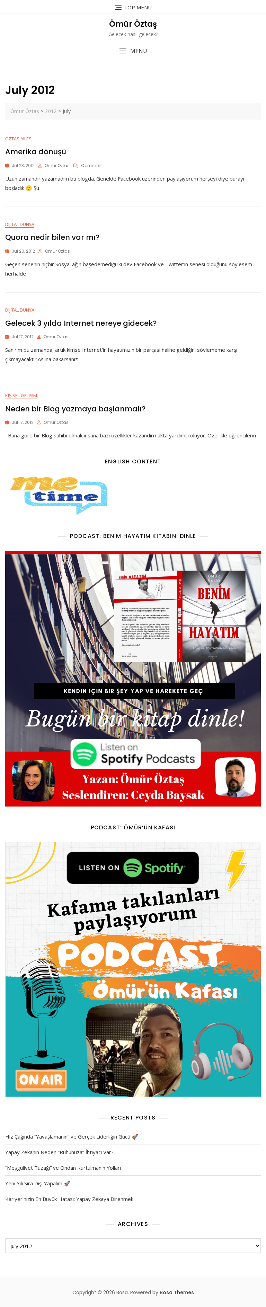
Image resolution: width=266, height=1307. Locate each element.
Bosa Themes (177, 1292)
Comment (92, 165)
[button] (133, 51)
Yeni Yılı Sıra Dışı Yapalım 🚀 (37, 1183)
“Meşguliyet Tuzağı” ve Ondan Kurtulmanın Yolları (63, 1167)
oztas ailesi (19, 139)
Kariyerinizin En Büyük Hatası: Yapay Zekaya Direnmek (69, 1198)
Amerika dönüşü (35, 152)
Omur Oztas (57, 165)
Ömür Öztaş (133, 24)
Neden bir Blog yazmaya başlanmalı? (75, 409)
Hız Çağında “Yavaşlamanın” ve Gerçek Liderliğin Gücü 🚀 (71, 1136)
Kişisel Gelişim (21, 395)
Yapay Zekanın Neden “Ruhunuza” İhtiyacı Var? (59, 1152)
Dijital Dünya (19, 224)
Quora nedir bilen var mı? (52, 237)
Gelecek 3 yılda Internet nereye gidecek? (81, 323)
